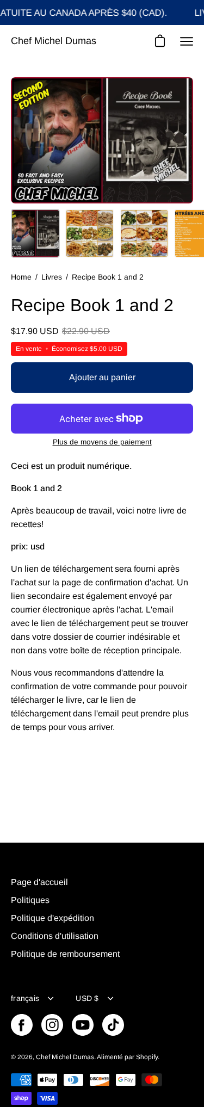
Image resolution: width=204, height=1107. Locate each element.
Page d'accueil (39, 882)
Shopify (147, 1057)
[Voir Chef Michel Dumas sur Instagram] (52, 1025)
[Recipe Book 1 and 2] (35, 233)
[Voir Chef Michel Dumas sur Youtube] (83, 1025)
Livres (51, 277)
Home (21, 277)
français (25, 998)
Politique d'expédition (52, 918)
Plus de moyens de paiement (102, 442)
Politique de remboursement (65, 953)
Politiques (30, 900)
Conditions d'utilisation (54, 936)
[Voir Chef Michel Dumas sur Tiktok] (113, 1025)
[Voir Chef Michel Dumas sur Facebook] (22, 1025)
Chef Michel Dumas (53, 40)
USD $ (87, 998)
